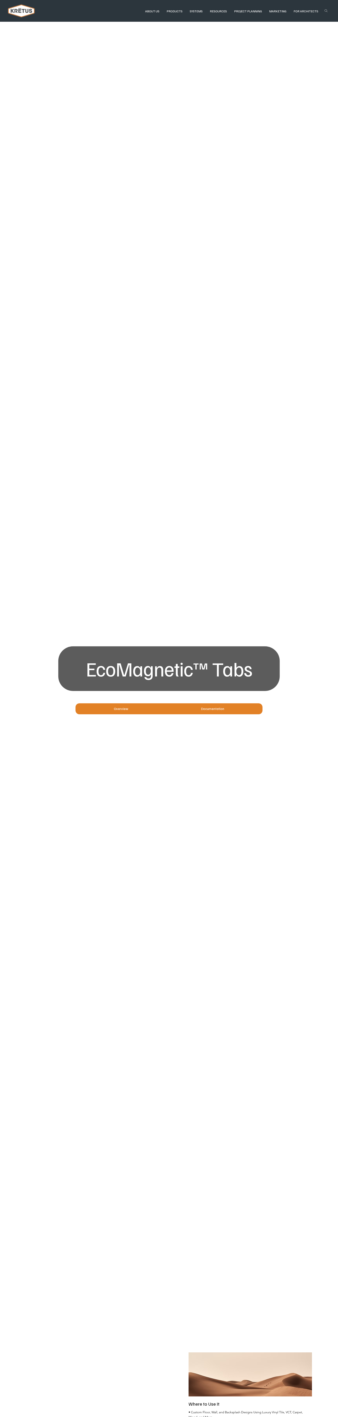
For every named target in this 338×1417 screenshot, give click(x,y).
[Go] (326, 11)
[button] (152, 11)
